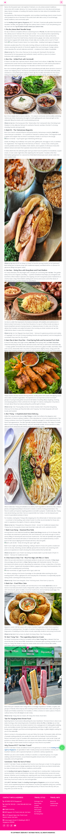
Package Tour (38, 801)
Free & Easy (37, 803)
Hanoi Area (37, 810)
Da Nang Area (38, 814)
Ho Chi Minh (37, 812)
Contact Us (53, 805)
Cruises (36, 805)
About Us (53, 801)
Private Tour (38, 807)
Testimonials (54, 803)
